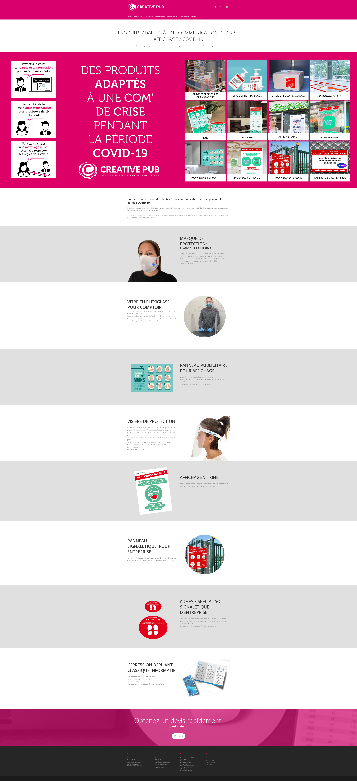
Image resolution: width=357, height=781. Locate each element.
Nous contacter (210, 758)
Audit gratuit (158, 761)
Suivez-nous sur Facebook (134, 762)
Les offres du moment (161, 764)
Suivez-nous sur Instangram (134, 765)
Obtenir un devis (210, 762)
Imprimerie (183, 759)
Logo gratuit (158, 759)
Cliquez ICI (180, 736)
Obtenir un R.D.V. (210, 761)
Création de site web (186, 770)
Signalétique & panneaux (187, 765)
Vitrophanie (183, 764)
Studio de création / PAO (187, 758)
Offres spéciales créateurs (162, 758)
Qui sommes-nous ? (132, 758)
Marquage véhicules (185, 762)
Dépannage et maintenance (162, 762)
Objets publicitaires (185, 769)
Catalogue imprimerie (161, 767)
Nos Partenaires (131, 759)
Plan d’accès (209, 764)
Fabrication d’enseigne (186, 761)
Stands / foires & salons (186, 767)
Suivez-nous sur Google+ (134, 764)
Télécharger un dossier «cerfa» (163, 769)
